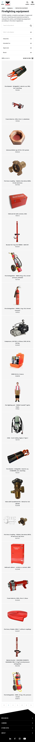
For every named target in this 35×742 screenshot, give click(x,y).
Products (10, 8)
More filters (27, 58)
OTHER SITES (5, 728)
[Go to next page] (31, 705)
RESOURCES (4, 718)
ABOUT (3, 733)
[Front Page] (7, 3)
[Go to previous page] (4, 705)
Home (3, 8)
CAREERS (4, 723)
